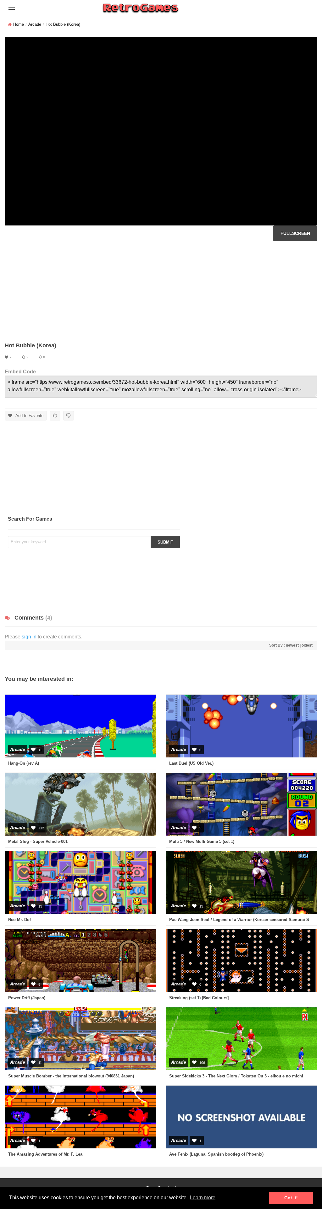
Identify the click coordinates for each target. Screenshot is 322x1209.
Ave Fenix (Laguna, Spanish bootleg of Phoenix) (216, 1154)
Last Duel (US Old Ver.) (191, 763)
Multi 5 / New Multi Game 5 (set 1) (201, 841)
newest (292, 645)
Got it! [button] (291, 1197)
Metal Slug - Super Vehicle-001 (38, 841)
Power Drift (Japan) (26, 997)
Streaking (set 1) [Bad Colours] (199, 997)
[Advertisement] (161, 291)
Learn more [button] (202, 1197)
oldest (307, 645)
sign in (29, 636)
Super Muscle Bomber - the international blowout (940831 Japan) (71, 1076)
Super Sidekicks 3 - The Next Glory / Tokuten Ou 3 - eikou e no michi (236, 1076)
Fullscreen (295, 233)
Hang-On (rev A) (23, 763)
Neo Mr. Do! (19, 919)
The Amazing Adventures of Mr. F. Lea (45, 1154)
